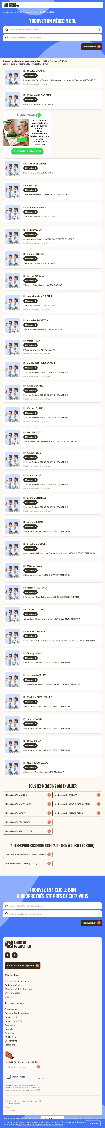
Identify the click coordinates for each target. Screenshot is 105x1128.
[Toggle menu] (99, 5)
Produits (9, 1029)
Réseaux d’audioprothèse (17, 1013)
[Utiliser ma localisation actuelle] (99, 914)
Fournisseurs (11, 1009)
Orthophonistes (12, 992)
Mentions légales (12, 1103)
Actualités (9, 1033)
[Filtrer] (98, 29)
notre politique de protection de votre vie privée (40, 1124)
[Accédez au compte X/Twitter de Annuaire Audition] (15, 955)
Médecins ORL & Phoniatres (18, 988)
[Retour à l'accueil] (22, 944)
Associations (11, 1025)
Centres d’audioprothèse (17, 981)
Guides (8, 996)
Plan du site (10, 1111)
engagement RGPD (33, 1090)
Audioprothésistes (13, 985)
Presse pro (10, 1044)
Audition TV (10, 1036)
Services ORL (11, 1017)
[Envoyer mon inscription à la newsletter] (38, 1066)
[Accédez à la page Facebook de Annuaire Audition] (7, 955)
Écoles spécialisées (14, 1021)
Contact (8, 1107)
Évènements (11, 1040)
